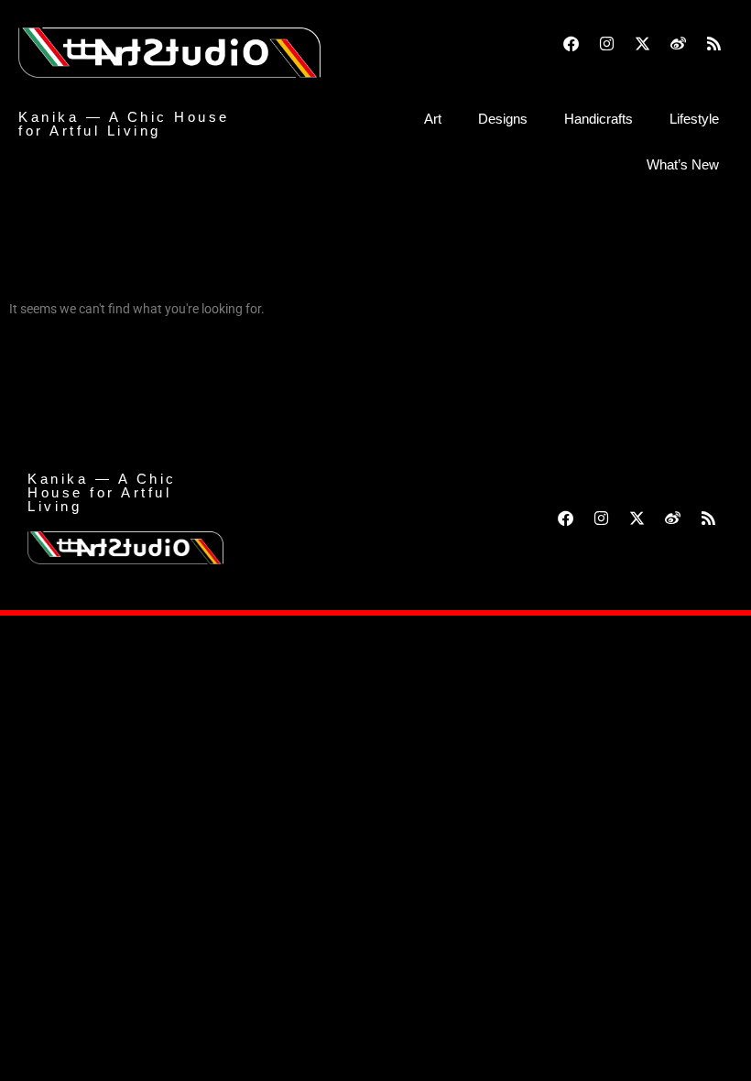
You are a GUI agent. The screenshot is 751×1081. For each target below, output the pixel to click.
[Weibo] (678, 43)
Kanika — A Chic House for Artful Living (124, 123)
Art (432, 118)
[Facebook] (571, 43)
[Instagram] (607, 43)
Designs (503, 118)
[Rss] (714, 43)
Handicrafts (598, 118)
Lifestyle (694, 118)
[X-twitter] (642, 43)
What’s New (683, 164)
